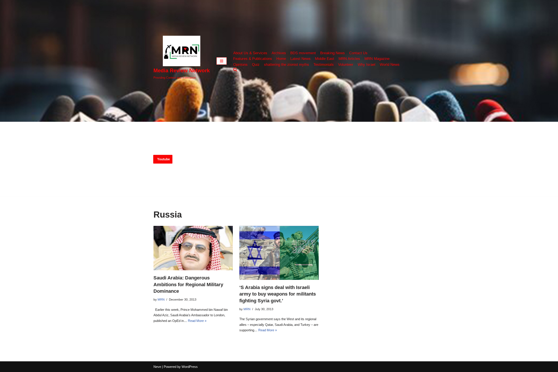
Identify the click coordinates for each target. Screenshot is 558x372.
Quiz (256, 64)
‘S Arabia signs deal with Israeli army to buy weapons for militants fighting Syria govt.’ (277, 294)
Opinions (240, 64)
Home (281, 59)
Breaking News (332, 53)
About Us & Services (250, 53)
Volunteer (345, 64)
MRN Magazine (377, 59)
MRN (161, 299)
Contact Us (358, 53)
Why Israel (366, 64)
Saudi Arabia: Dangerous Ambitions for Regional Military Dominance (188, 284)
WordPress (190, 367)
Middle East (324, 59)
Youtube (163, 159)
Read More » (197, 321)
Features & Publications (252, 59)
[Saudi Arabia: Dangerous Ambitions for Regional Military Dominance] (193, 248)
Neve (157, 367)
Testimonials (323, 64)
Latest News (300, 59)
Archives (279, 53)
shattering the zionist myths (286, 64)
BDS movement (303, 53)
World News (390, 64)
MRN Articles (349, 59)
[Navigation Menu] (221, 61)
